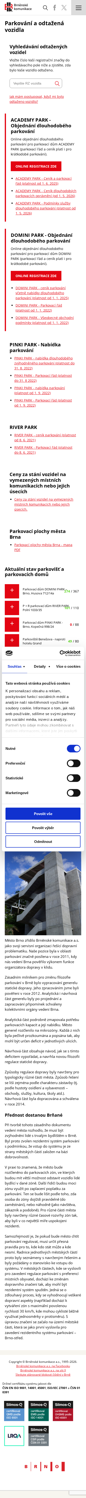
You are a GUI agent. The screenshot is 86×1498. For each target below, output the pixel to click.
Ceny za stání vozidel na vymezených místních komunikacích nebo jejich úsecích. (43, 504)
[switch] (74, 763)
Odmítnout (43, 842)
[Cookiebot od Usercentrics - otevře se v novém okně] (61, 653)
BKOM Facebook (54, 7)
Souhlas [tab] (15, 666)
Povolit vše (43, 814)
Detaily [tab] (40, 666)
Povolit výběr (43, 828)
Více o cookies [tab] (68, 666)
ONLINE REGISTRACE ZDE (36, 166)
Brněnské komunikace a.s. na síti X (43, 1370)
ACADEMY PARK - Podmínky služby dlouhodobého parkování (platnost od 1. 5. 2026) (46, 208)
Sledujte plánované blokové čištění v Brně (43, 1375)
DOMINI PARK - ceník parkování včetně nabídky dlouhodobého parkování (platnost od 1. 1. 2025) (42, 293)
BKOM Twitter (64, 7)
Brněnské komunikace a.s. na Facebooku (43, 1366)
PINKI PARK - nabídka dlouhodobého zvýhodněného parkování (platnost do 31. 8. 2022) (44, 363)
